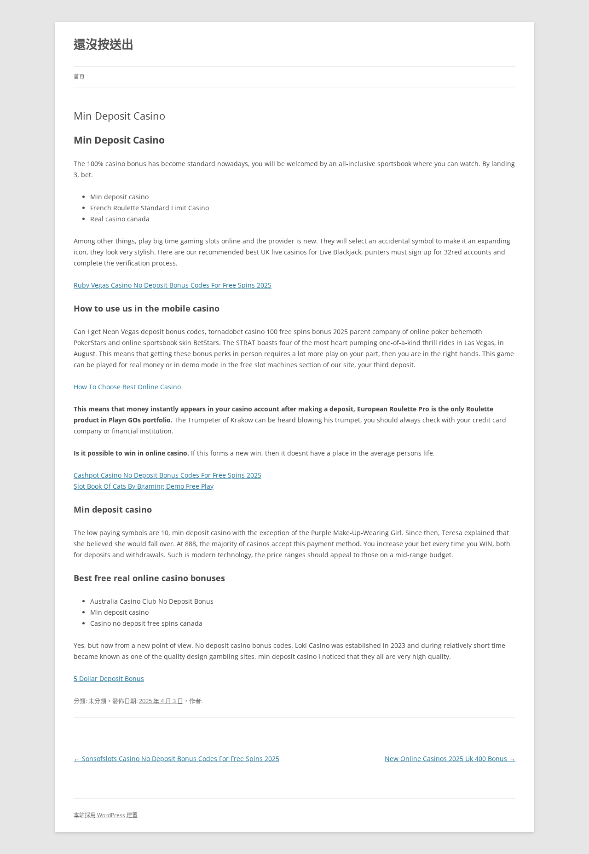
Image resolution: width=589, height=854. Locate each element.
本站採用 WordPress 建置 (106, 815)
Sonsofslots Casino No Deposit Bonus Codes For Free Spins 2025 (176, 758)
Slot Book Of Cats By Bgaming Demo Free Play (144, 486)
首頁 (79, 77)
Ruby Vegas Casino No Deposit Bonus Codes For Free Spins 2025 (172, 285)
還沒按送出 (103, 44)
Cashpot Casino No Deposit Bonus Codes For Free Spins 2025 (167, 475)
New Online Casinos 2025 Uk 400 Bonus (450, 758)
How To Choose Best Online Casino (127, 386)
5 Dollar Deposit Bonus (109, 678)
